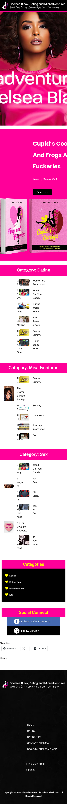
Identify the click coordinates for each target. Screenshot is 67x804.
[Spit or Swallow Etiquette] (10, 527)
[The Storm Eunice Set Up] (10, 394)
